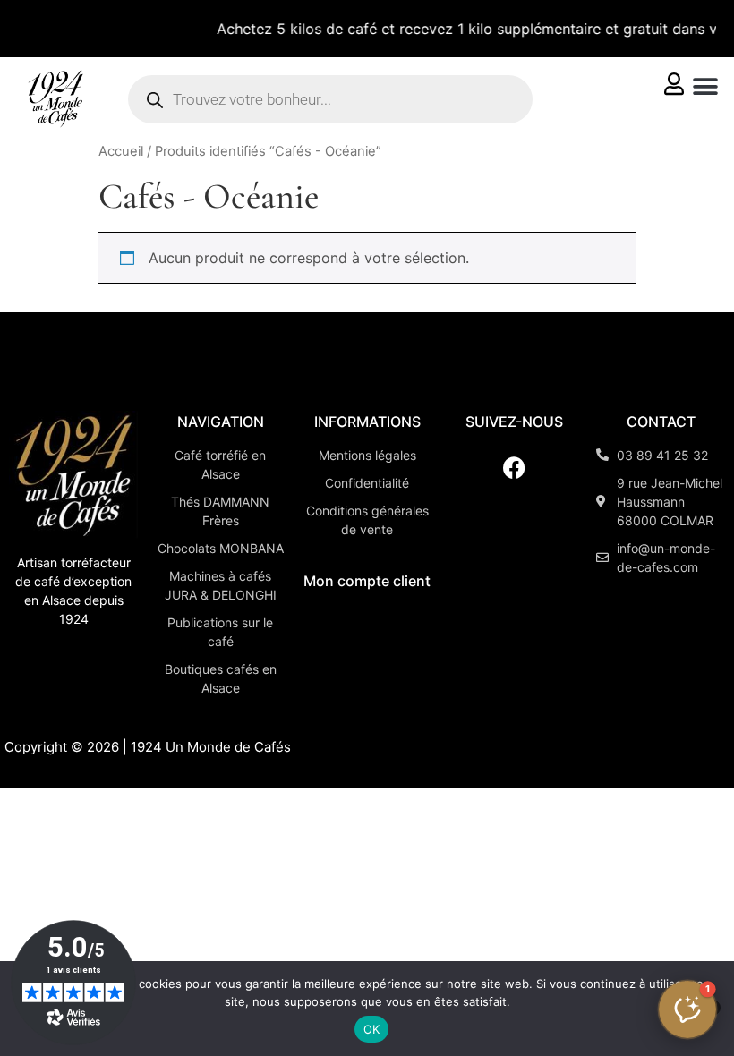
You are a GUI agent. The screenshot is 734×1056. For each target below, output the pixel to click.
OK (371, 1029)
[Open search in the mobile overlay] (330, 99)
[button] (705, 86)
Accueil (120, 151)
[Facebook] (513, 468)
